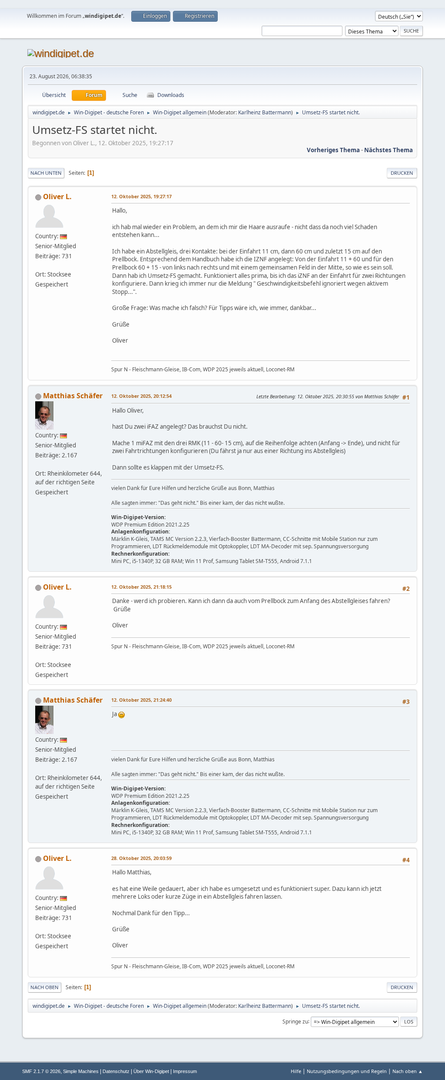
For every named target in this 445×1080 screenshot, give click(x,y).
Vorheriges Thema (333, 150)
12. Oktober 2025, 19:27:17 (141, 196)
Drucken (402, 173)
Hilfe (296, 1071)
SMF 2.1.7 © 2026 (41, 1071)
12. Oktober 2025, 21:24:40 (141, 700)
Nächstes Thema (388, 150)
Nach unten (46, 173)
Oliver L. (57, 196)
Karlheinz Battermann (264, 112)
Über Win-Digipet (151, 1071)
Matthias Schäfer (73, 395)
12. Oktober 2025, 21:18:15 (141, 586)
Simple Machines (81, 1071)
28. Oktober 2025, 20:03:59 (141, 858)
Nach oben (44, 987)
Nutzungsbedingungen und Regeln (347, 1071)
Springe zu (295, 1021)
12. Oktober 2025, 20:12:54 (141, 396)
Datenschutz (116, 1071)
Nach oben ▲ (407, 1071)
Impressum (185, 1071)
